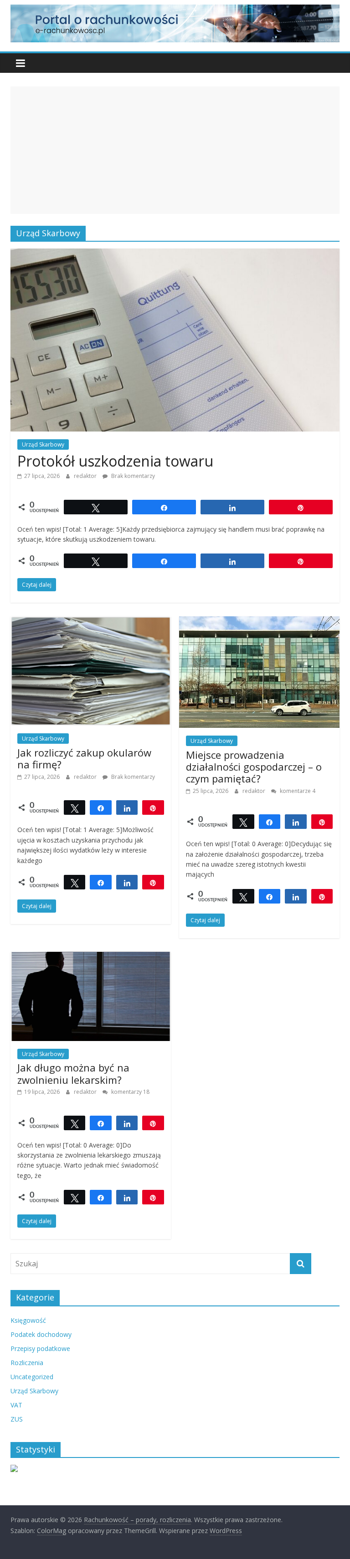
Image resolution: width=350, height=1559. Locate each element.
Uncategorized (31, 1376)
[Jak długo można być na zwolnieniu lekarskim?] (90, 957)
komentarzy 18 (129, 1092)
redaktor (86, 476)
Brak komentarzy (132, 476)
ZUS (16, 1419)
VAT (16, 1405)
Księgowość (28, 1320)
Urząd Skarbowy (43, 444)
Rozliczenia (26, 1362)
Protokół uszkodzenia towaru (115, 461)
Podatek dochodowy (41, 1334)
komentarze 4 (296, 791)
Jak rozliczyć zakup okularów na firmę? (84, 758)
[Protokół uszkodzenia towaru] (175, 254)
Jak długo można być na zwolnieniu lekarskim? (73, 1073)
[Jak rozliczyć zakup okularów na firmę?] (90, 622)
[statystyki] (14, 1469)
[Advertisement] (175, 150)
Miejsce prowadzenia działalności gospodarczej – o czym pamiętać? (254, 767)
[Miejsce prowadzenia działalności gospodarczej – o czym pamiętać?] (259, 622)
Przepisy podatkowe (40, 1348)
